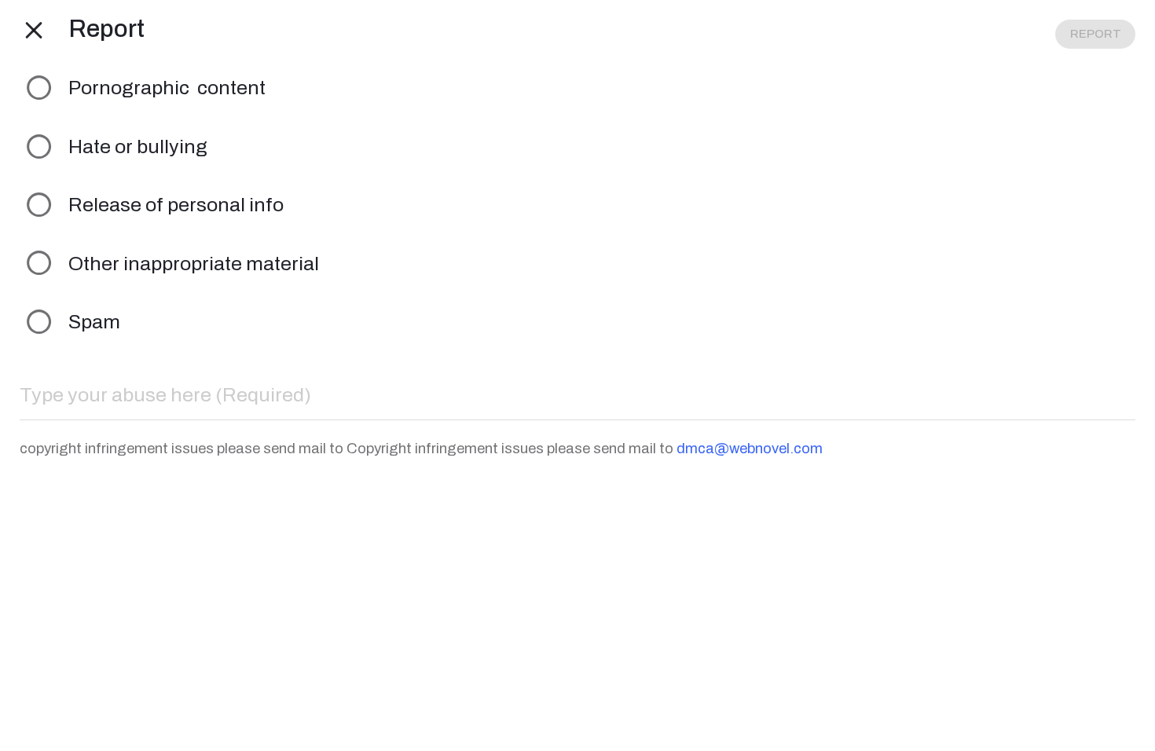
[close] (34, 29)
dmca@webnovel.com (749, 448)
